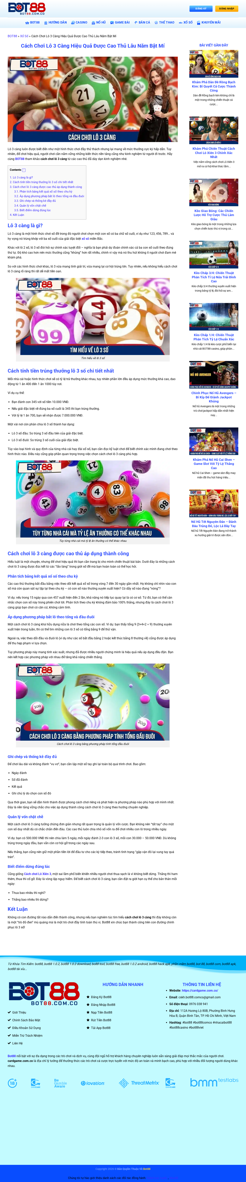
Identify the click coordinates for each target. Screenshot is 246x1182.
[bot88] (27, 8)
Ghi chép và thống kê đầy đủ (35, 201)
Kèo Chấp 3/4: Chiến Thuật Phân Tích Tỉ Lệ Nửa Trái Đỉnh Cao (214, 277)
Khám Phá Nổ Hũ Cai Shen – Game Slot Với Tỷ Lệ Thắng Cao (214, 464)
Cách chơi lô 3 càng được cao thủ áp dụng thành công (46, 187)
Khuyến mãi (211, 22)
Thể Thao (167, 22)
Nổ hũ (101, 22)
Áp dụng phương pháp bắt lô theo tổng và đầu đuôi (49, 196)
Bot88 (12, 1056)
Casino (81, 22)
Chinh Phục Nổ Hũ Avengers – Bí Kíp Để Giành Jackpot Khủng (213, 397)
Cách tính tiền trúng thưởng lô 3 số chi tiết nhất (41, 182)
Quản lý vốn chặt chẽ (30, 205)
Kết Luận (17, 215)
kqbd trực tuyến (157, 1178)
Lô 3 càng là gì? (21, 177)
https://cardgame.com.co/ (200, 990)
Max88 (174, 1178)
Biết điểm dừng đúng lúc (32, 210)
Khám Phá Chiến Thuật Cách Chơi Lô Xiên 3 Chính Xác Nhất (214, 153)
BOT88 (35, 22)
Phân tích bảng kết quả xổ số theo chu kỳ (43, 191)
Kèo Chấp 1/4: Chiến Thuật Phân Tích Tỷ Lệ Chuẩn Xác (214, 337)
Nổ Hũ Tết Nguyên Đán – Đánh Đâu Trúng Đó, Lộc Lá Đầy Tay (213, 524)
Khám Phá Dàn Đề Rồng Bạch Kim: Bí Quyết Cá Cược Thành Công (214, 86)
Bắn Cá (144, 22)
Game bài (122, 22)
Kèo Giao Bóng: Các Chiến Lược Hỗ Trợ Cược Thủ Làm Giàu (214, 215)
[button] (24, 170)
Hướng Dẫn (58, 22)
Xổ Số (188, 22)
